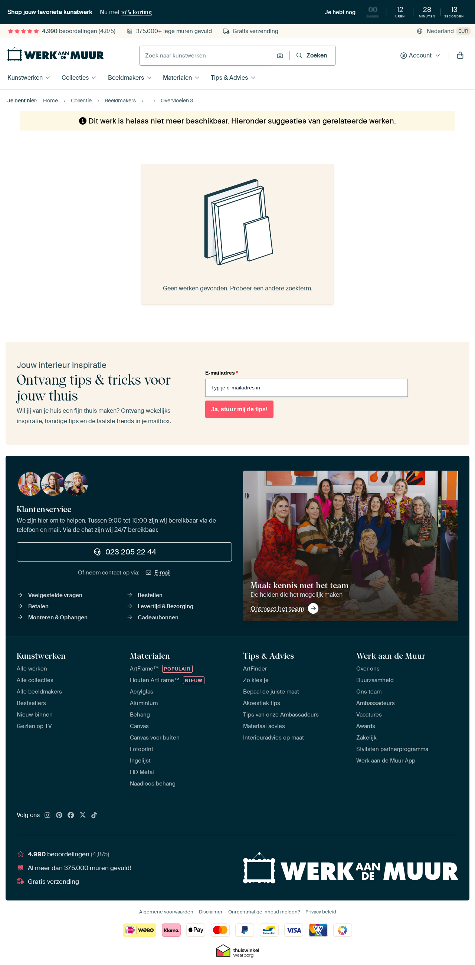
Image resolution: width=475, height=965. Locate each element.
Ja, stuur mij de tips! (239, 409)
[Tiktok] (94, 815)
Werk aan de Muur (391, 655)
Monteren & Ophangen (58, 617)
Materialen (177, 78)
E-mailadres (221, 373)
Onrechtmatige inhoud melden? (264, 912)
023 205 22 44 (130, 552)
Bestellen (150, 595)
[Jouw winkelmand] (460, 55)
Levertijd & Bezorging (165, 606)
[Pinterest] (59, 815)
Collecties (75, 78)
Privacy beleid (320, 912)
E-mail (162, 572)
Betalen (38, 606)
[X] (83, 815)
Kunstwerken (25, 78)
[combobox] (206, 55)
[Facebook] (71, 815)
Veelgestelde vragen (55, 595)
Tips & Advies (229, 78)
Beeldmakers (126, 78)
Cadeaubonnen (158, 617)
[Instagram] (47, 815)
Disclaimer (211, 912)
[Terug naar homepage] (55, 54)
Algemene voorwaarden (166, 912)
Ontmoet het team (277, 609)
